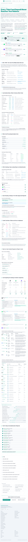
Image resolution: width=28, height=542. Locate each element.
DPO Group (4, 399)
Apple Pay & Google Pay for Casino (7, 486)
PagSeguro (4, 390)
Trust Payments (4, 338)
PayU (3, 372)
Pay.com (3, 392)
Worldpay (18, 413)
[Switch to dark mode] (21, 1)
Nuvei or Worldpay (16, 410)
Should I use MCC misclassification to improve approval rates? (10, 474)
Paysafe (17, 414)
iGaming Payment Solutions (4, 505)
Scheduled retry (4, 216)
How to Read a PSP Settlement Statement (19, 487)
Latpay (3, 345)
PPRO (3, 376)
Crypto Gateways (16, 513)
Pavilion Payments (5, 397)
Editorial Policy (16, 531)
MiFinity (3, 365)
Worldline (4, 351)
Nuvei (16, 406)
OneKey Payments (5, 374)
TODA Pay (4, 383)
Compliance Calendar (3, 524)
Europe (1, 531)
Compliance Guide (17, 490)
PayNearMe (4, 381)
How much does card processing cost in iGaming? (9, 465)
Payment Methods (3, 515)
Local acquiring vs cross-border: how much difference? (10, 476)
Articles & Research (3, 523)
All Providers (2, 512)
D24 (3, 367)
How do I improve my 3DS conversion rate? (8, 472)
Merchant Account (3, 516)
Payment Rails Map (3, 526)
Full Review (3, 308)
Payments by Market (3, 527)
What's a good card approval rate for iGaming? (8, 463)
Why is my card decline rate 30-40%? (7, 461)
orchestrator (13, 207)
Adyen (14, 407)
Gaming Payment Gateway (4, 514)
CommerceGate (4, 348)
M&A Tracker (2, 525)
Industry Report (2, 528)
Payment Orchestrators (6, 490)
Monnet (3, 401)
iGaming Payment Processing (4, 513)
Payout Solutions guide (9, 274)
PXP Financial (4, 334)
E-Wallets (16, 516)
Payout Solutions (5, 492)
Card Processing (16, 515)
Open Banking (16, 514)
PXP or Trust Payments (14, 417)
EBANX (3, 388)
